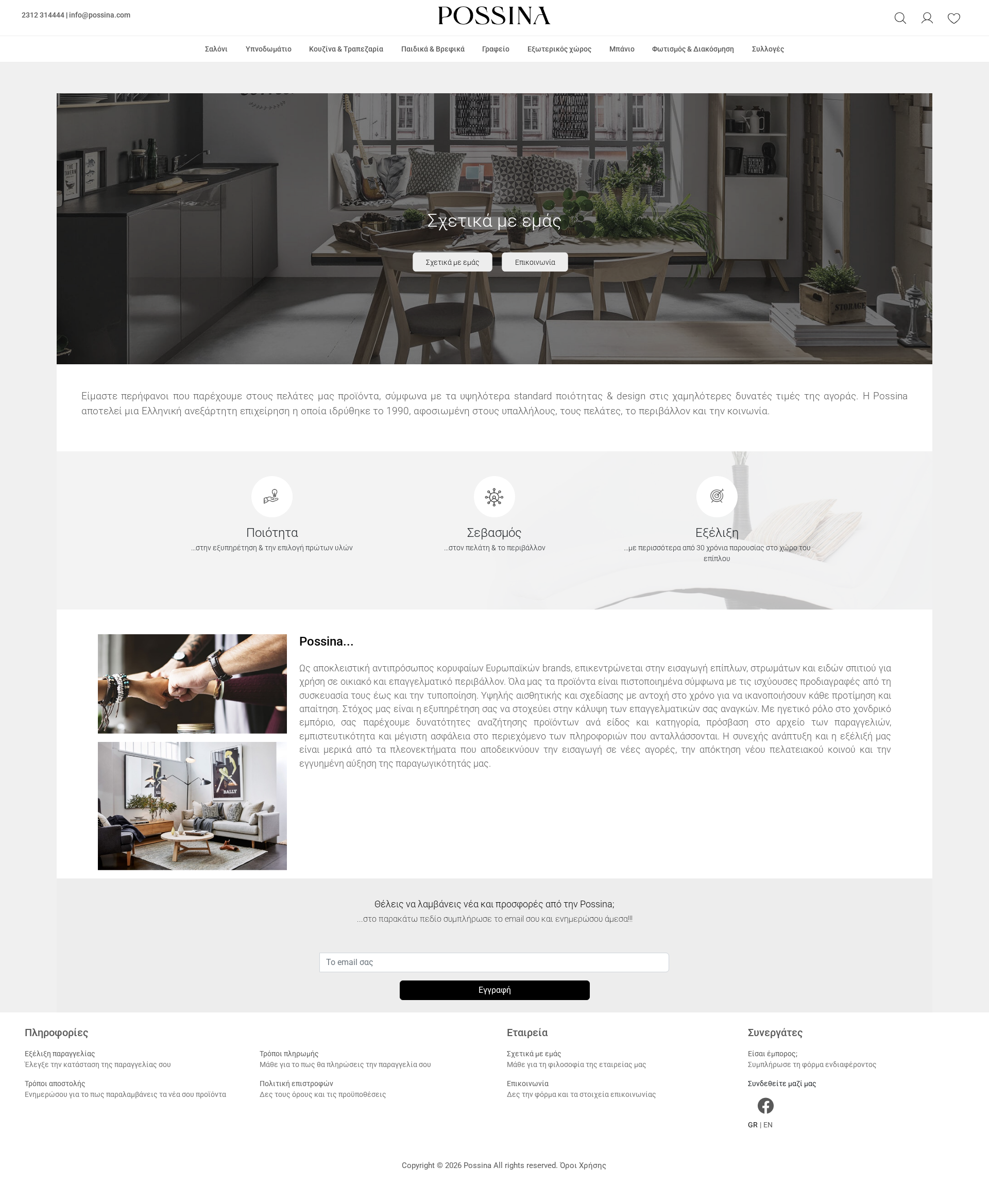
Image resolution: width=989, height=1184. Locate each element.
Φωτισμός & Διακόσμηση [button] (693, 49)
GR (753, 1125)
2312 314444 (43, 15)
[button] (900, 18)
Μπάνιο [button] (622, 49)
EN (768, 1125)
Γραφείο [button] (495, 49)
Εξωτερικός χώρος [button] (559, 49)
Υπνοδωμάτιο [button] (269, 49)
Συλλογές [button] (768, 49)
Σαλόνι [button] (216, 49)
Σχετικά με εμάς (453, 262)
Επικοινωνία (535, 262)
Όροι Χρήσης (583, 1165)
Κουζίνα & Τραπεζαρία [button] (346, 49)
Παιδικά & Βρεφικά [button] (433, 49)
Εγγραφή (495, 990)
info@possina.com (99, 15)
